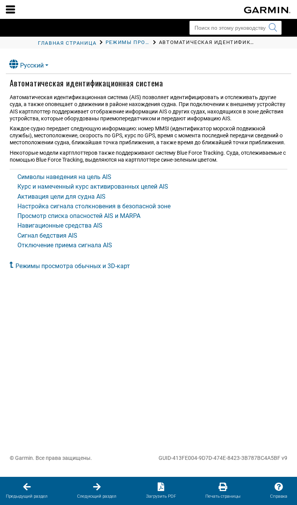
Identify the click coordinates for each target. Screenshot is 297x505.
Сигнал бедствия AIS (47, 235)
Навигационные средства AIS (59, 225)
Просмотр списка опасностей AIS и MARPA (78, 216)
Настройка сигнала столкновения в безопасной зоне (94, 206)
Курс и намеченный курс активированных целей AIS (92, 186)
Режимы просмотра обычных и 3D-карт (72, 266)
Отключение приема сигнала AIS (64, 245)
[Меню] (10, 9)
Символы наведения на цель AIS (64, 177)
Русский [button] (32, 65)
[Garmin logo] (267, 10)
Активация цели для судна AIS (61, 196)
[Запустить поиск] (273, 28)
